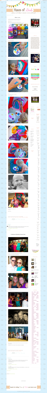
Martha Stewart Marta (34, 319)
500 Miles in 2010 (33, 347)
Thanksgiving (33, 353)
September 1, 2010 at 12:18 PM (12, 228)
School (37, 308)
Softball (37, 301)
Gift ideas (37, 339)
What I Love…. (18, 17)
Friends (32, 333)
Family (37, 295)
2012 (37, 130)
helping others (33, 359)
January (38, 237)
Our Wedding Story (34, 340)
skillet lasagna (32, 144)
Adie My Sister (33, 302)
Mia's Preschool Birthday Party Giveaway (36, 284)
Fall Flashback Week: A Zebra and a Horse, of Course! (38, 162)
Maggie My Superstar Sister (34, 294)
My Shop (33, 315)
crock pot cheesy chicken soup (32, 134)
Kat (8, 225)
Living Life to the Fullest (34, 300)
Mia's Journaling (36, 334)
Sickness (37, 320)
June (38, 225)
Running (33, 320)
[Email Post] (21, 216)
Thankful (37, 321)
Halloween (37, 313)
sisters (37, 360)
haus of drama (33, 358)
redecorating (33, 360)
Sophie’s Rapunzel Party (36, 267)
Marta (35, 295)
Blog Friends (33, 332)
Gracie (32, 295)
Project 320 (37, 315)
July (38, 224)
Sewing (37, 327)
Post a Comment (8, 370)
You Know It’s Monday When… (38, 184)
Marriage (33, 334)
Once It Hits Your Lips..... (36, 263)
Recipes (33, 308)
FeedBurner (36, 90)
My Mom (37, 314)
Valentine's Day (33, 328)
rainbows (37, 359)
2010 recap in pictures (34, 346)
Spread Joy (33, 313)
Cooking (33, 339)
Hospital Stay (33, 352)
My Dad (32, 314)
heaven (32, 345)
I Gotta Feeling (38, 189)
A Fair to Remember (38, 192)
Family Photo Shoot (34, 326)
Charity (37, 332)
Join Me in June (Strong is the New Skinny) (36, 273)
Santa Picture (37, 352)
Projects (32, 301)
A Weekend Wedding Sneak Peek (18, 234)
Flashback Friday (33, 327)
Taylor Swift (33, 321)
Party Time (37, 307)
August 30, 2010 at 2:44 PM (12, 364)
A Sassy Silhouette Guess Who (38, 208)
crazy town (33, 307)
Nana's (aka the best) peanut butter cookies (32, 140)
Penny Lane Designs (28, 391)
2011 (37, 131)
